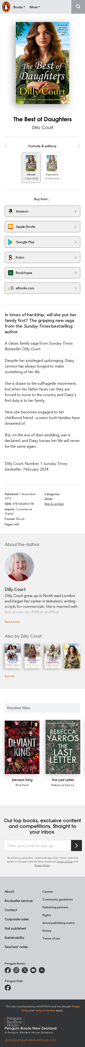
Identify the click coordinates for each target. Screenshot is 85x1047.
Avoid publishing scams (58, 923)
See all (9, 676)
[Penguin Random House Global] (17, 1021)
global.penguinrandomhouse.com (30, 1039)
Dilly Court (42, 127)
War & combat (54, 504)
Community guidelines (57, 899)
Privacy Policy (42, 865)
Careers (47, 891)
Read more (12, 621)
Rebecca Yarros (62, 785)
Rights (46, 915)
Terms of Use (65, 861)
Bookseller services (19, 901)
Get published (15, 928)
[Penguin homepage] (6, 6)
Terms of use (51, 938)
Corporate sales (17, 919)
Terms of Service (45, 1010)
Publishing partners (55, 907)
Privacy (46, 930)
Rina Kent (22, 785)
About (9, 891)
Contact (11, 910)
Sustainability (14, 937)
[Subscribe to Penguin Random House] (76, 845)
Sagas (48, 498)
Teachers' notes (16, 947)
